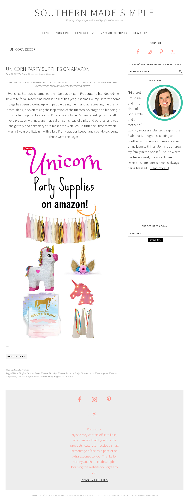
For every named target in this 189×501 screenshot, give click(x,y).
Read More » (16, 356)
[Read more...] (159, 168)
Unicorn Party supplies (28, 376)
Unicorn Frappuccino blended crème (93, 93)
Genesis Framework (118, 495)
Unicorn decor (87, 373)
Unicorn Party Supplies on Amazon (48, 69)
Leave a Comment (47, 74)
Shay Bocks (83, 495)
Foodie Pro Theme (63, 495)
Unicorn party (101, 373)
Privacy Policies (94, 480)
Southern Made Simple (95, 12)
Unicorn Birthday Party (69, 373)
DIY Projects (23, 370)
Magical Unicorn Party (29, 373)
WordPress (151, 495)
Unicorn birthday (49, 373)
